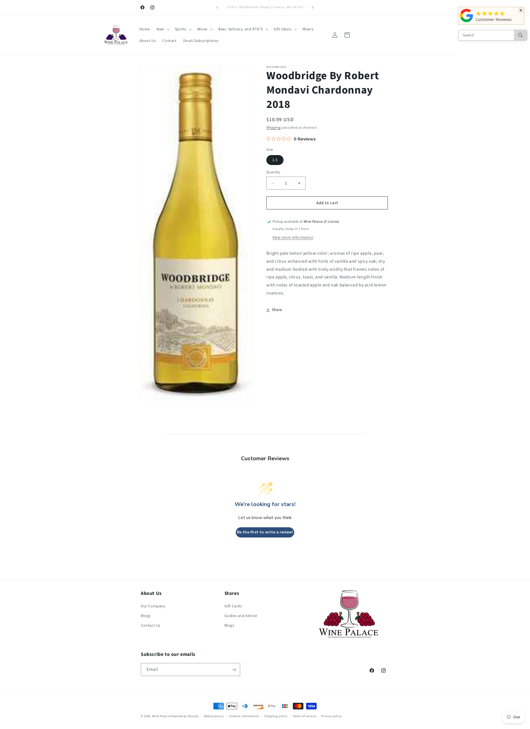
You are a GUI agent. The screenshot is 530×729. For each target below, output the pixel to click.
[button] (162, 29)
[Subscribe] (234, 669)
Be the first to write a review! (265, 532)
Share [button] (277, 310)
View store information (292, 237)
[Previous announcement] (217, 7)
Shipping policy (275, 716)
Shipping (273, 127)
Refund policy (214, 716)
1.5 (275, 160)
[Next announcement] (313, 7)
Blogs (146, 616)
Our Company (153, 606)
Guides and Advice (240, 616)
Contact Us (150, 626)
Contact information (244, 716)
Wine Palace (161, 716)
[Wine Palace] (467, 22)
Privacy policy (331, 716)
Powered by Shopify (184, 716)
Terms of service (304, 716)
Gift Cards (233, 606)
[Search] (520, 35)
